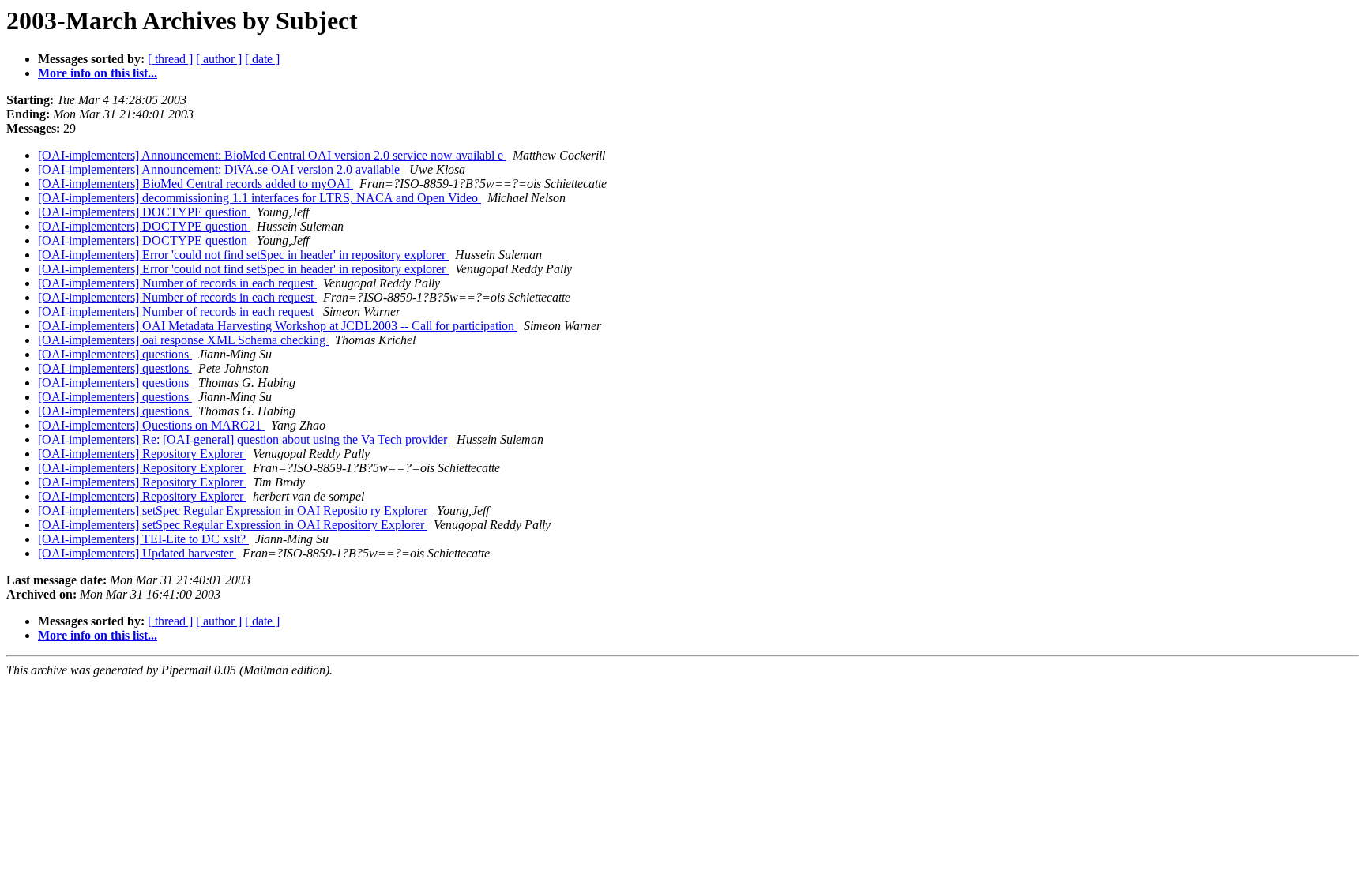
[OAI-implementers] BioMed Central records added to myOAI (195, 183)
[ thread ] (170, 59)
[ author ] (219, 59)
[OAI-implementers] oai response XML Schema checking (183, 340)
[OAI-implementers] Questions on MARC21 (151, 425)
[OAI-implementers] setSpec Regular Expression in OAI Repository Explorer (232, 524)
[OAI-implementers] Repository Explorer (142, 453)
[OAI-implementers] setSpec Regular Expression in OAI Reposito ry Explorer (234, 510)
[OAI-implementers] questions (115, 354)
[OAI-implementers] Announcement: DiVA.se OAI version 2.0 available (220, 169)
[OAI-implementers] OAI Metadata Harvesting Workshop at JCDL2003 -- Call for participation (277, 325)
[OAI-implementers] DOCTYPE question (144, 212)
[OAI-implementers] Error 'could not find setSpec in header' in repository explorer (243, 254)
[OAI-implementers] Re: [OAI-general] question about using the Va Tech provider (244, 439)
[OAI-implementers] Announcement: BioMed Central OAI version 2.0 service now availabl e (272, 155)
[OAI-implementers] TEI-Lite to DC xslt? (143, 539)
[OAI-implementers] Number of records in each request (177, 283)
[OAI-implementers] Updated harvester (137, 553)
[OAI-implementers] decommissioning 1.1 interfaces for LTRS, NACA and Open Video (259, 198)
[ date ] (262, 59)
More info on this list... (97, 73)
